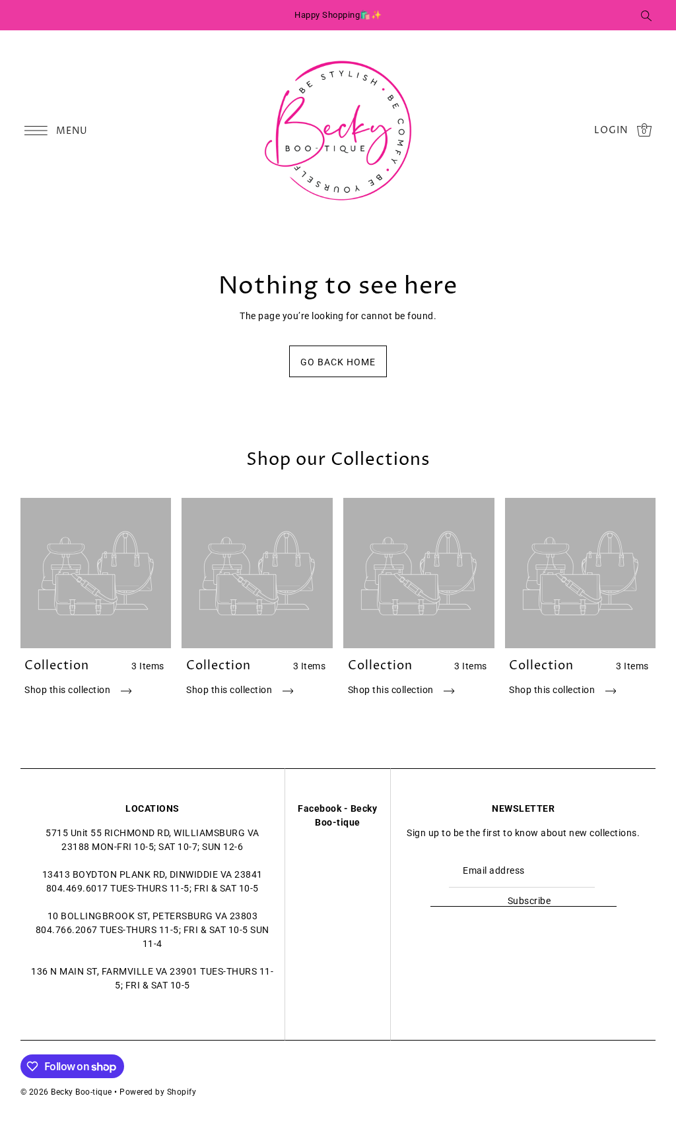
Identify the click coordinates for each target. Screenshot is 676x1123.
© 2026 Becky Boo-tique (66, 1092)
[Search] (646, 15)
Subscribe (529, 900)
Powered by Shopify (157, 1092)
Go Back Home (338, 362)
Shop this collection (68, 689)
